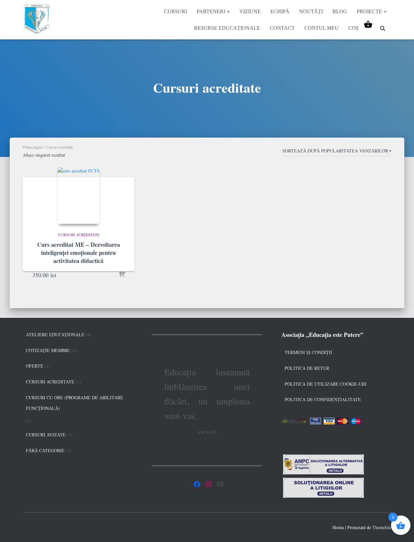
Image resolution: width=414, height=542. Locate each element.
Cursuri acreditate (78, 234)
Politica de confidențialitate (323, 399)
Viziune (250, 11)
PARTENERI (211, 11)
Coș (353, 28)
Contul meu (321, 28)
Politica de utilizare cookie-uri (325, 384)
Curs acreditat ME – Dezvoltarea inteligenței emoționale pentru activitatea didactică (78, 252)
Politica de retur (307, 368)
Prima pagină (33, 147)
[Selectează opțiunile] (121, 275)
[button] (228, 11)
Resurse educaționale (227, 28)
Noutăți (311, 11)
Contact (282, 28)
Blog (339, 11)
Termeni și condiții (308, 352)
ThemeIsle (381, 527)
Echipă (279, 11)
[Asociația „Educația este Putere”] (36, 20)
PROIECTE (370, 11)
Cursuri (175, 11)
